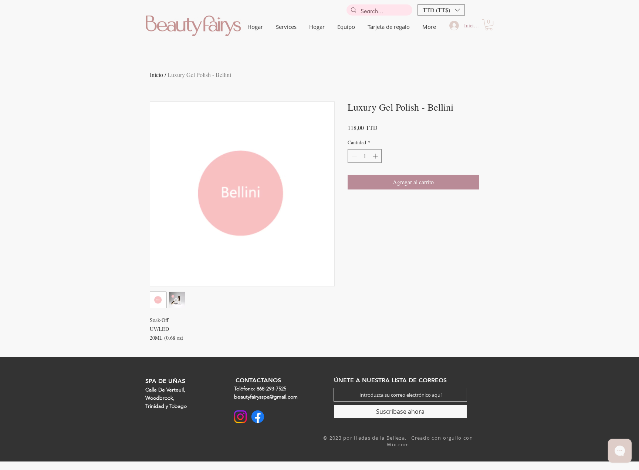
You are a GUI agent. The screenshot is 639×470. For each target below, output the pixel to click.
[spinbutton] (364, 156)
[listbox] (441, 10)
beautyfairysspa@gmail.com (266, 396)
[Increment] (376, 156)
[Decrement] (353, 156)
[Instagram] (240, 416)
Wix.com (398, 444)
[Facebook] (257, 416)
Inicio (156, 74)
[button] (441, 10)
